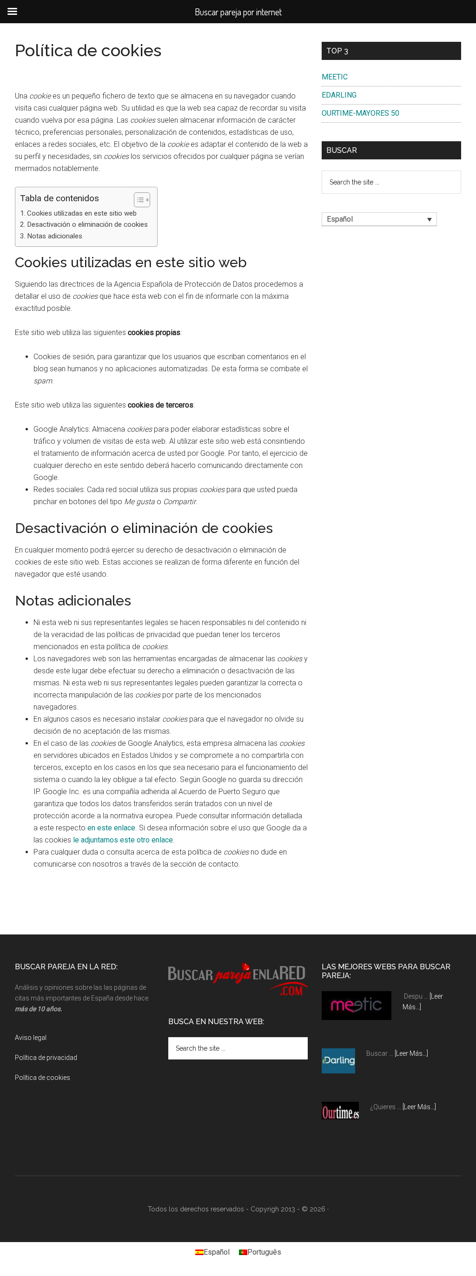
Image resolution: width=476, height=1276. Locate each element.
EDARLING (339, 95)
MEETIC (335, 76)
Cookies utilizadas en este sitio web (82, 213)
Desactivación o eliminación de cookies (87, 224)
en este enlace (111, 827)
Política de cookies (42, 1077)
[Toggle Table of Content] (137, 200)
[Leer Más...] (411, 1053)
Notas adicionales (54, 236)
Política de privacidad (46, 1057)
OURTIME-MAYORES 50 (360, 113)
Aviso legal (30, 1037)
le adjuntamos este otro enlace (123, 839)
